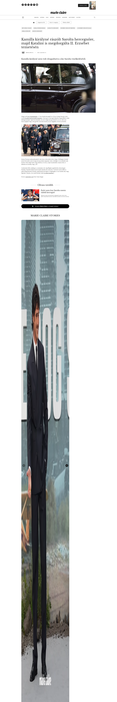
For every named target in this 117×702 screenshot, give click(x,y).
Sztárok (42, 17)
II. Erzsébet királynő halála (84, 28)
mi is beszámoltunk (32, 116)
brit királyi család (26, 28)
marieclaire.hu (29, 52)
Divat (47, 17)
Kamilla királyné (26, 31)
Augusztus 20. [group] (41, 22)
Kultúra (78, 17)
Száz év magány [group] (54, 22)
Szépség (52, 17)
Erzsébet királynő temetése (68, 28)
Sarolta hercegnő (37, 31)
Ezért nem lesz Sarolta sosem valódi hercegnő (53, 191)
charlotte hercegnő (53, 28)
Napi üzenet (72, 17)
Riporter (58, 17)
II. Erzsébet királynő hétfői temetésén (32, 118)
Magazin (36, 17)
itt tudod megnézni (48, 173)
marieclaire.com (29, 176)
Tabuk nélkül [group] (66, 22)
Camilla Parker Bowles (39, 28)
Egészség (64, 17)
